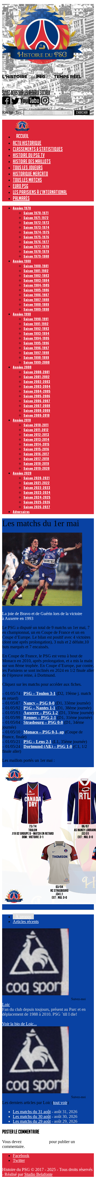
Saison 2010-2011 (36, 425)
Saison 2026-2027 (36, 506)
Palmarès (21, 198)
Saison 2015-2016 (36, 449)
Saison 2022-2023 (36, 487)
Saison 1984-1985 (36, 285)
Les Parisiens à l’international (40, 192)
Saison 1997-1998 (36, 352)
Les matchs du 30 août (32, 1116)
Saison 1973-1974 (36, 227)
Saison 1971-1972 (36, 217)
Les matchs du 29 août (32, 1121)
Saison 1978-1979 (36, 251)
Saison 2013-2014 (36, 439)
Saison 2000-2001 (36, 372)
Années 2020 (22, 473)
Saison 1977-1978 (36, 246)
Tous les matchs (27, 180)
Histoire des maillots (32, 161)
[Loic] (35, 994)
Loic (6, 1004)
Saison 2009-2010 (36, 415)
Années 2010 (22, 420)
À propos (23, 916)
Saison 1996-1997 (36, 347)
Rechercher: (12, 112)
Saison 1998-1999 (36, 357)
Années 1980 (22, 261)
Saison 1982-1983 (36, 275)
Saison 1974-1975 (36, 232)
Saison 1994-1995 (36, 338)
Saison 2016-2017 (36, 453)
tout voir (60, 1102)
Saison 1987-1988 (36, 299)
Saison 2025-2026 (36, 502)
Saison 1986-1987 (36, 294)
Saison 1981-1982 (36, 270)
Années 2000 (22, 367)
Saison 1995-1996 (36, 343)
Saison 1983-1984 (36, 280)
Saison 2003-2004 (36, 386)
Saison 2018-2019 (36, 463)
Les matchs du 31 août (32, 1111)
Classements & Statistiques (38, 149)
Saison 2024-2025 (36, 497)
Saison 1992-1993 (36, 328)
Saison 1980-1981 (36, 265)
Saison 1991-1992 (36, 323)
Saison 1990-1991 (36, 319)
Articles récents (26, 921)
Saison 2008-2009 (36, 410)
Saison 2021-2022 (36, 482)
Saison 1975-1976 (36, 237)
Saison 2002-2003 (36, 381)
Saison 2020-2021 (36, 478)
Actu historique (27, 143)
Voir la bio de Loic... (19, 1024)
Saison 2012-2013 (36, 434)
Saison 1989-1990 (36, 309)
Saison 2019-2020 (36, 468)
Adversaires (21, 511)
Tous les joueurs (28, 167)
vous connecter (35, 1141)
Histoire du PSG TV (29, 155)
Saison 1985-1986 (36, 290)
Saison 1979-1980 (36, 256)
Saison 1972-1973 (36, 222)
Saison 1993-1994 (36, 333)
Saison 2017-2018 (36, 458)
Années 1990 (22, 314)
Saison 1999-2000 (36, 362)
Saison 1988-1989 (36, 304)
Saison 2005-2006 (36, 396)
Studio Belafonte (38, 1174)
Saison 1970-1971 (36, 212)
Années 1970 (22, 208)
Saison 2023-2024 (36, 492)
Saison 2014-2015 (36, 444)
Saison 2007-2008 (36, 405)
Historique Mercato (30, 173)
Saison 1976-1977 (36, 241)
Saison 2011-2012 (36, 429)
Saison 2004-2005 (36, 391)
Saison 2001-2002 (36, 376)
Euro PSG (20, 186)
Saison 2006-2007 (36, 400)
